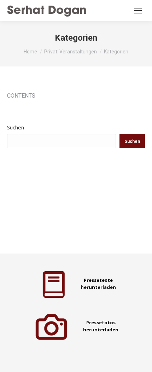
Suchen (15, 127)
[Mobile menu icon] (138, 11)
